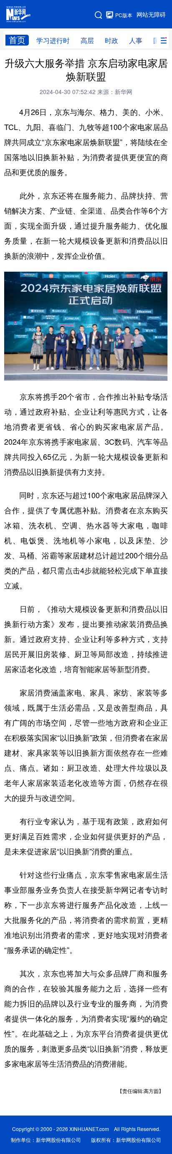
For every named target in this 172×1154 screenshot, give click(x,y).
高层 (87, 40)
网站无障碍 (151, 15)
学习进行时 (53, 40)
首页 (17, 40)
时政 (111, 40)
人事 (135, 40)
